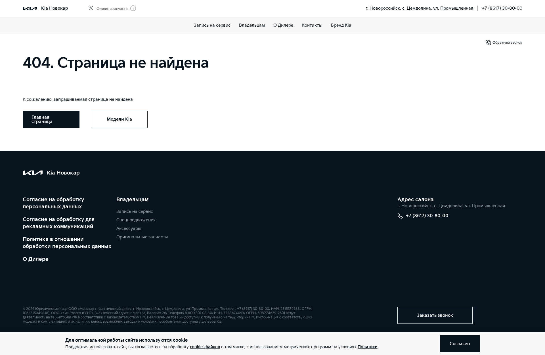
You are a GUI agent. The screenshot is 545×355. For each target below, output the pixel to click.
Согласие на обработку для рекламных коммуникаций (59, 223)
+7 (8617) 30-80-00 (502, 8)
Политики (368, 347)
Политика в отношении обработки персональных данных (67, 242)
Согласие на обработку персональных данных (53, 203)
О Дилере (36, 259)
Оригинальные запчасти (142, 237)
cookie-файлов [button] (205, 347)
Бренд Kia (341, 25)
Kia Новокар (54, 8)
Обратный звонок (507, 43)
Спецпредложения (136, 220)
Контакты (312, 25)
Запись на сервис (212, 25)
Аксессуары (128, 228)
